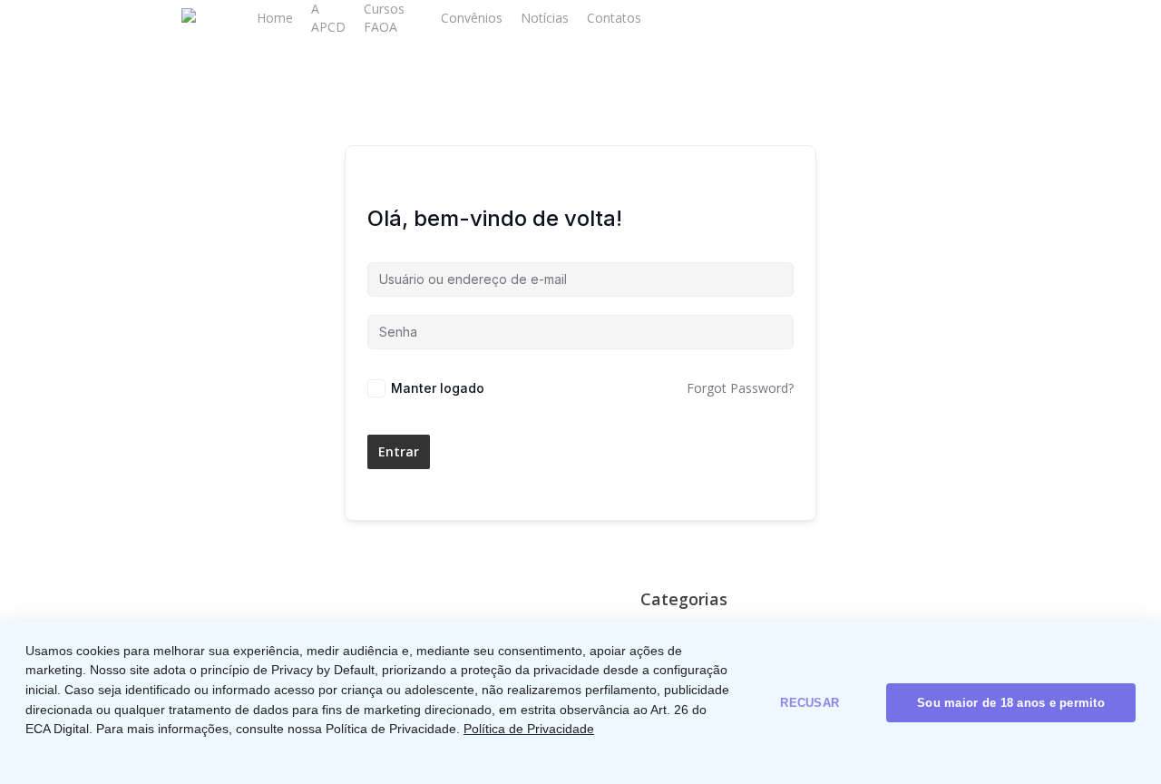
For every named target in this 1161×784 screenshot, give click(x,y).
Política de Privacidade (528, 728)
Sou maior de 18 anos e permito (1011, 703)
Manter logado (437, 388)
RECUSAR (809, 703)
